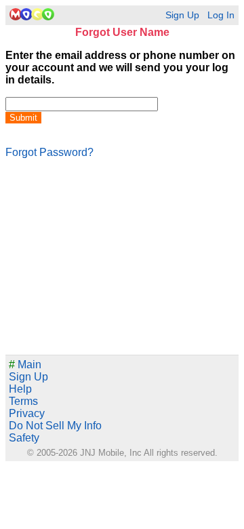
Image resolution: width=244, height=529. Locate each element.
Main (25, 364)
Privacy (27, 413)
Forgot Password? (49, 152)
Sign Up (182, 15)
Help (20, 389)
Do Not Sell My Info (55, 425)
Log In (221, 15)
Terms (23, 401)
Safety (24, 438)
